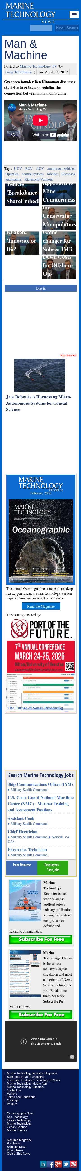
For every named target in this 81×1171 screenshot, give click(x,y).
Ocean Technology (19, 1120)
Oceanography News (20, 1113)
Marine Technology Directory (25, 1087)
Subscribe (41, 939)
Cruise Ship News (18, 1153)
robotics (52, 173)
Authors (12, 1093)
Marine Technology (19, 1123)
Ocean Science (17, 1127)
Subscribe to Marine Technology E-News (33, 1080)
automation (13, 179)
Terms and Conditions (21, 1097)
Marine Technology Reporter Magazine (32, 1073)
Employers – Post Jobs (52, 867)
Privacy (12, 1103)
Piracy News (15, 1150)
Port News (13, 1143)
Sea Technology (17, 1117)
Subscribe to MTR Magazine (25, 1076)
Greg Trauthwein (18, 72)
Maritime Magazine (19, 1140)
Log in (41, 288)
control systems (33, 173)
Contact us (14, 1090)
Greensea (68, 173)
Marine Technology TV (38, 66)
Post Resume (22, 864)
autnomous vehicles (61, 168)
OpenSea (11, 173)
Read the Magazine (41, 606)
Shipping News (16, 1146)
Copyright (13, 1100)
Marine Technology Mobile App (27, 1083)
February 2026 (40, 493)
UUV (18, 168)
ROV (29, 168)
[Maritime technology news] (30, 17)
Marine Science (17, 1130)
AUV (40, 168)
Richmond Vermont (39, 179)
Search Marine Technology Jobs (41, 775)
